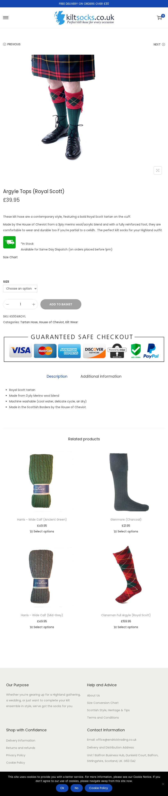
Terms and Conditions (103, 718)
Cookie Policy (15, 763)
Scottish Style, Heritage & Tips (108, 710)
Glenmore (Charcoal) (126, 519)
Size (6, 282)
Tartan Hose (29, 322)
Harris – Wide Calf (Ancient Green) (42, 519)
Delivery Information (20, 740)
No (76, 788)
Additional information (101, 376)
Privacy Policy (15, 755)
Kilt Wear (71, 322)
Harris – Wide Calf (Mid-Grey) (42, 615)
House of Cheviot (51, 322)
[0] (159, 17)
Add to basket (60, 304)
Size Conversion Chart (103, 703)
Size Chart (10, 257)
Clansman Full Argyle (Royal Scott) (126, 615)
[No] (163, 784)
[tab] (57, 376)
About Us (93, 695)
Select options (44, 531)
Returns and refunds (20, 748)
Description (57, 376)
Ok (62, 788)
